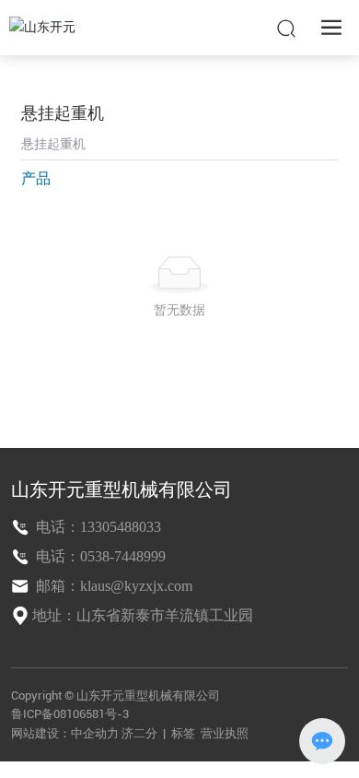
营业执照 (225, 733)
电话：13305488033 (96, 527)
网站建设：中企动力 (65, 733)
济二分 (141, 733)
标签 (183, 733)
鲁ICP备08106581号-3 (70, 714)
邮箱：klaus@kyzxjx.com (112, 586)
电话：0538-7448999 (99, 556)
